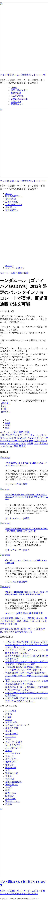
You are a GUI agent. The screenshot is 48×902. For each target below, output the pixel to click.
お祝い (8, 719)
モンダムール (13, 443)
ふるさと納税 (11, 202)
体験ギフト (10, 207)
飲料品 (8, 804)
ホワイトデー (26, 440)
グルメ (8, 739)
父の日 (8, 787)
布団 (7, 770)
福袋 (7, 790)
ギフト (8, 731)
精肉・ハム (10, 793)
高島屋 (22, 446)
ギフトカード (11, 733)
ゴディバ (14, 435)
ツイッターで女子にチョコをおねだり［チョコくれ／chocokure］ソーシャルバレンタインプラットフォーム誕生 (26, 497)
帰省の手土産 (11, 773)
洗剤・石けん (11, 784)
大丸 (36, 443)
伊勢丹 (30, 443)
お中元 (8, 714)
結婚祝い (9, 796)
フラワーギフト (12, 753)
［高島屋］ (5, 403)
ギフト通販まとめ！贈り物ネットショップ (23, 75)
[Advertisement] (24, 238)
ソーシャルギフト (13, 204)
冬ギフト (9, 765)
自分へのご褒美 (10, 446)
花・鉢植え (10, 798)
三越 (23, 443)
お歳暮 (8, 717)
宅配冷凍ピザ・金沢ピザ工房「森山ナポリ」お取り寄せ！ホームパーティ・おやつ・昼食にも (26, 676)
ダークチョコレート (29, 435)
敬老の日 (9, 779)
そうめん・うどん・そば (17, 725)
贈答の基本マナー (13, 196)
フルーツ (9, 756)
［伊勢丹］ (5, 412)
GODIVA (5, 435)
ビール (8, 750)
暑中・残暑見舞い (13, 782)
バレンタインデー (36, 438)
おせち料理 (10, 711)
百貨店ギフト (11, 210)
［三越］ (4, 409)
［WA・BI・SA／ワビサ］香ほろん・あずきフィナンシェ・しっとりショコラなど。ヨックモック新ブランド (26, 645)
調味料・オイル (12, 801)
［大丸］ (4, 406)
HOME (8, 193)
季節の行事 (10, 199)
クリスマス (10, 736)
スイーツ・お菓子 (9, 432)
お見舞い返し (11, 722)
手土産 (8, 776)
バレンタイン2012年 (17, 438)
